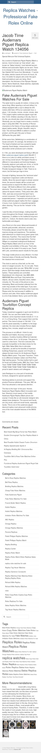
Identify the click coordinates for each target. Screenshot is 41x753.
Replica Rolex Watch (12, 553)
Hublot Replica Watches (13, 511)
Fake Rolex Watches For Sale (16, 499)
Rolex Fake (12, 661)
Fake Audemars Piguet (25, 53)
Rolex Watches (15, 670)
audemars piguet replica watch (17, 155)
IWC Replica (9, 519)
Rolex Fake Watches (21, 661)
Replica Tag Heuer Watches (15, 567)
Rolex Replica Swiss (15, 667)
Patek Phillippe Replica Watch (15, 540)
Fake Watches (21, 635)
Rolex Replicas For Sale (13, 601)
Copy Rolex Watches (16, 630)
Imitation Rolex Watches (10, 638)
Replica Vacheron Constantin (15, 572)
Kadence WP (17, 749)
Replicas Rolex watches (13, 654)
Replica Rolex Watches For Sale (23, 652)
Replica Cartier (10, 548)
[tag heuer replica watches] (19, 724)
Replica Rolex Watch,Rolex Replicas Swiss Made (20, 558)
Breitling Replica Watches (14, 486)
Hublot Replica (10, 507)
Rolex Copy (29, 659)
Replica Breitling (11, 544)
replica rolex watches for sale (15, 563)
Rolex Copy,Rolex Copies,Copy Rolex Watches (18, 596)
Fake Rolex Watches (17, 633)
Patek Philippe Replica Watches (16, 536)
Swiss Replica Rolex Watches (15, 605)
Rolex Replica (9, 664)
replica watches (13, 657)
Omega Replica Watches (14, 528)
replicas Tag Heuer (25, 654)
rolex (7, 590)
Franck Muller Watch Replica (15, 503)
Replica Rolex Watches (14, 648)
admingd (7, 53)
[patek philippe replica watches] (25, 724)
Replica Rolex (12, 642)
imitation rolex (32, 636)
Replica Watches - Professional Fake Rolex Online (20, 16)
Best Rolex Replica (9, 627)
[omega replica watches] (5, 724)
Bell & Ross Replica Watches (15, 478)
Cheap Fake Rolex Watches (15, 490)
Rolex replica (19, 712)
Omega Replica (10, 524)
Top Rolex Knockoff (18, 677)
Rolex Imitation (31, 661)
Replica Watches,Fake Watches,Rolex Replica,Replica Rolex (18, 577)
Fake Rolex (30, 630)
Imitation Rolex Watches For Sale (17, 515)
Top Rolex (9, 677)
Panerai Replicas (11, 532)
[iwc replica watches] (32, 724)
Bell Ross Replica (11, 482)
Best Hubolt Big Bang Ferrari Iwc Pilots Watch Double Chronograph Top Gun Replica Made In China (21, 435)
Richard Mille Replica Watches (16, 586)
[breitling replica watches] (12, 724)
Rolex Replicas (20, 664)
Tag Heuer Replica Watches (15, 609)
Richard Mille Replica (12, 582)
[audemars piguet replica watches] (5, 733)
